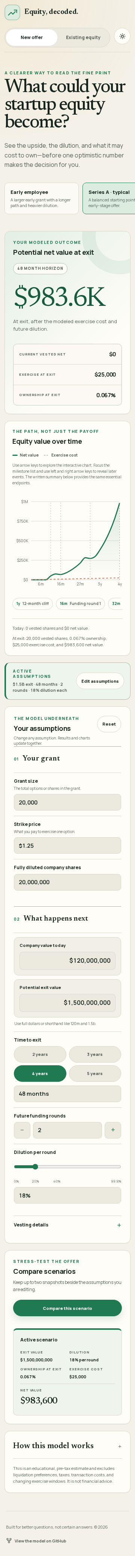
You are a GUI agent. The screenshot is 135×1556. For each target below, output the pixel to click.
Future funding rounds (40, 1116)
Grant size (26, 781)
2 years (40, 1054)
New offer (32, 37)
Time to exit (27, 1040)
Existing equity (83, 37)
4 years (40, 1073)
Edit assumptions (100, 681)
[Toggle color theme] (122, 36)
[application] (66, 542)
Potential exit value (40, 987)
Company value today (43, 945)
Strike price (27, 824)
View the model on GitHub (40, 1541)
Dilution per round (35, 1152)
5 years (95, 1073)
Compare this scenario (67, 1308)
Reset (109, 724)
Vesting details (31, 1225)
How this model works (53, 1446)
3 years (95, 1054)
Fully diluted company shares (47, 868)
